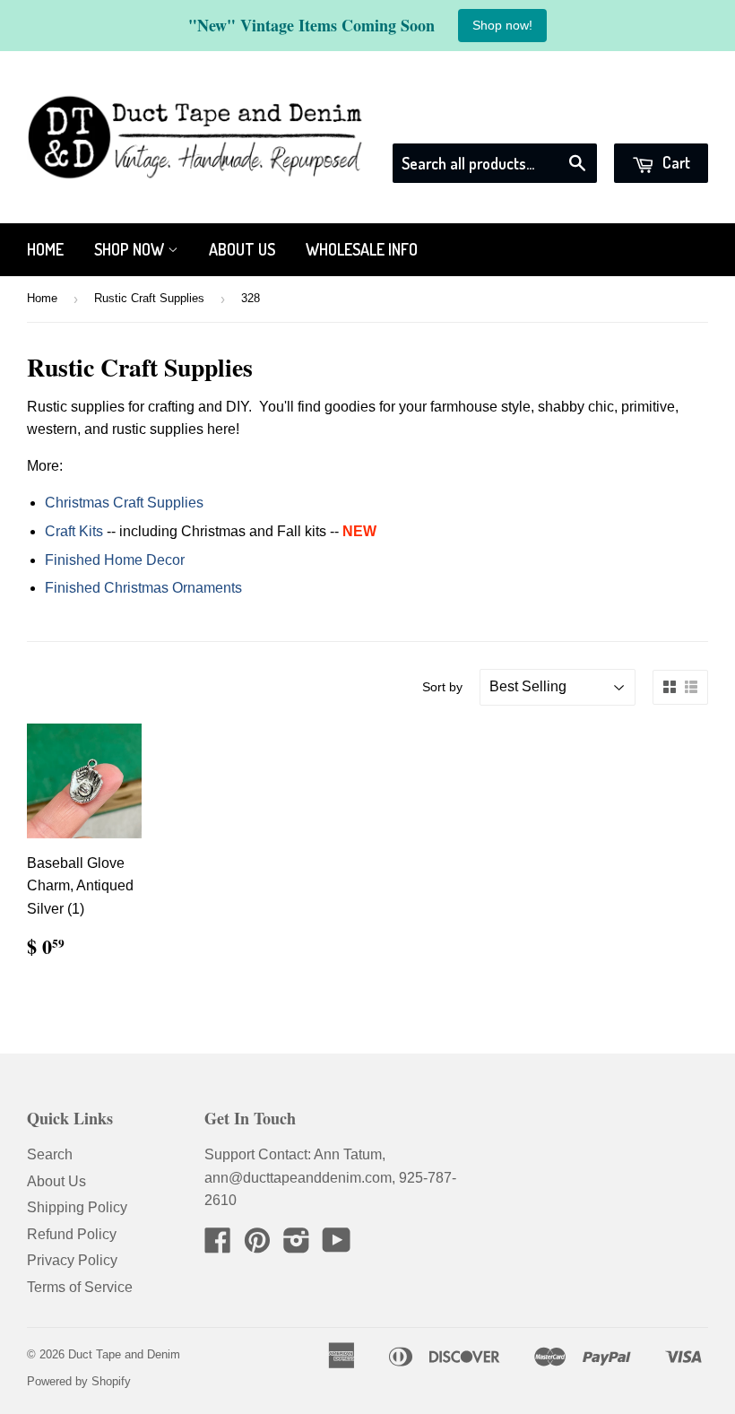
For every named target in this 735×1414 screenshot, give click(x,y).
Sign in (545, 120)
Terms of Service (80, 1287)
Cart (674, 162)
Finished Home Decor (115, 560)
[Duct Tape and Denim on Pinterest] (257, 1246)
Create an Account (651, 120)
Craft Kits (74, 531)
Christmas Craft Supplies (124, 502)
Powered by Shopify (79, 1381)
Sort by (442, 687)
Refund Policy (72, 1234)
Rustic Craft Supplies (149, 298)
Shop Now (131, 249)
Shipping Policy (77, 1207)
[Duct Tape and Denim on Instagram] (296, 1246)
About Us (242, 249)
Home (45, 249)
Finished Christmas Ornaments (143, 587)
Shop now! (502, 25)
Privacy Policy (72, 1260)
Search (50, 1154)
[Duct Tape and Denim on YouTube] (336, 1246)
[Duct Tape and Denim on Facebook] (217, 1246)
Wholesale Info (362, 249)
